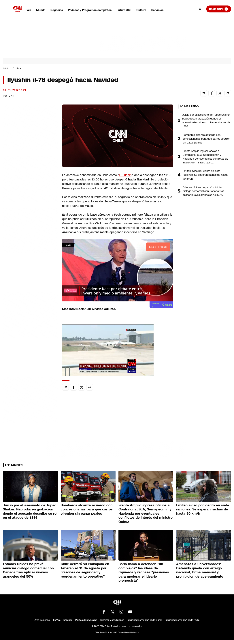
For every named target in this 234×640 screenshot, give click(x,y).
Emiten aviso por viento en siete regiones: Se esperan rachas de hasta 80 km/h (205, 174)
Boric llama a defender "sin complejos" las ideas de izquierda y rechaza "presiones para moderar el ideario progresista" (143, 572)
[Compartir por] (227, 93)
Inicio (6, 68)
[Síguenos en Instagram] (121, 612)
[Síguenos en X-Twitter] (113, 612)
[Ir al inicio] (17, 9)
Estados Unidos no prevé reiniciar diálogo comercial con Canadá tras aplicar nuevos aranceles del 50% (203, 191)
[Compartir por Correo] (203, 93)
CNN (11, 96)
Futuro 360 (124, 10)
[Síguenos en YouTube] (130, 612)
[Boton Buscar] (200, 9)
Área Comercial (42, 620)
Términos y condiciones (112, 620)
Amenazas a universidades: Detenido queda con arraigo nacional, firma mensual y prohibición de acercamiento (199, 570)
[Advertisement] (30, 314)
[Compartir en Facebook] (211, 93)
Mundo (40, 10)
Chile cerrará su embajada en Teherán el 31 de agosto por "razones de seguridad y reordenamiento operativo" (85, 570)
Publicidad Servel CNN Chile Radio (182, 620)
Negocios (56, 10)
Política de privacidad (86, 620)
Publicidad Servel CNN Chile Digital (144, 620)
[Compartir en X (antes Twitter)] (219, 93)
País (28, 10)
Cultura (141, 10)
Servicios (157, 10)
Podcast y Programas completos (90, 10)
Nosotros (67, 620)
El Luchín (125, 175)
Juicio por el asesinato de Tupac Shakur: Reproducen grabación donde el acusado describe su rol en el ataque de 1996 (206, 120)
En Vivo (57, 620)
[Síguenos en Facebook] (104, 612)
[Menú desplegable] (7, 9)
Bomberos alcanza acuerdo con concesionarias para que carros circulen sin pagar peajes (206, 138)
